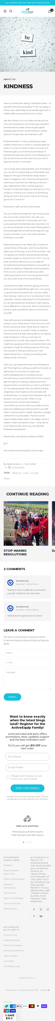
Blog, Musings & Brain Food (11, 872)
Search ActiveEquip (13, 898)
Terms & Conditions (13, 945)
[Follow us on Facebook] (34, 909)
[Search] (10, 11)
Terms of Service (40, 640)
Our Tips (34, 473)
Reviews (8, 865)
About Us (9, 79)
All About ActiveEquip (10, 886)
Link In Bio (9, 961)
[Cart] (49, 11)
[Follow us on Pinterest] (34, 916)
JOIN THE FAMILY (27, 788)
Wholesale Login (12, 966)
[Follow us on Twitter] (40, 909)
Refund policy (10, 908)
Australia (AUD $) (26, 978)
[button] (9, 1017)
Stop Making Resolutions (15, 552)
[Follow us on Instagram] (47, 909)
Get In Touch (10, 893)
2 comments (18, 467)
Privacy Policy (21, 640)
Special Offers (11, 956)
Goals (25, 473)
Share (7, 478)
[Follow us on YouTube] (40, 916)
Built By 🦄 (44, 990)
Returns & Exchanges (14, 879)
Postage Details (11, 940)
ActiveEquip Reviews (14, 950)
